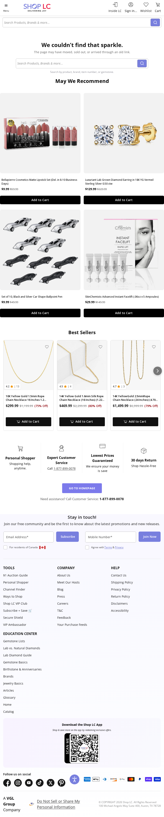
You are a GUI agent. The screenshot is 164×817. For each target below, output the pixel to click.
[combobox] (77, 22)
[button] (28, 567)
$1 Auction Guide (15, 575)
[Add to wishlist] (46, 346)
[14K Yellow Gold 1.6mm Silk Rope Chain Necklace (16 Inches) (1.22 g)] (82, 365)
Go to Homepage (82, 488)
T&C (60, 610)
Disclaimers (119, 603)
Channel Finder (14, 589)
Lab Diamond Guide (17, 655)
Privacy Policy (120, 589)
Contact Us (118, 575)
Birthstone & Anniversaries (22, 669)
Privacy (119, 547)
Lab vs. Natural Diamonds (21, 648)
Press (61, 596)
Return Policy (120, 596)
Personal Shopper (16, 582)
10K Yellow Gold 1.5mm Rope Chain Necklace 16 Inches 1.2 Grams (25, 398)
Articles (8, 690)
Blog (60, 589)
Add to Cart (40, 200)
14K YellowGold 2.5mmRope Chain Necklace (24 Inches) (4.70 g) (134, 398)
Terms (108, 547)
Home (7, 704)
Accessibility (120, 610)
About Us (63, 575)
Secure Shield (13, 618)
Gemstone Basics (15, 662)
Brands (8, 676)
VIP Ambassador (14, 625)
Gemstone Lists (14, 641)
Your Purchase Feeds (72, 625)
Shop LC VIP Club (15, 603)
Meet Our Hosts (68, 582)
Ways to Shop (12, 596)
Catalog (8, 712)
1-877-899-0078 (65, 468)
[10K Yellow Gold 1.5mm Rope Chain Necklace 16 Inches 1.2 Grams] (28, 365)
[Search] (155, 22)
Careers (62, 603)
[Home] (41, 7)
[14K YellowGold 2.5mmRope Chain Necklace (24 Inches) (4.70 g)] (135, 365)
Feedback (64, 618)
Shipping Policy (122, 582)
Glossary (9, 697)
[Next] (157, 371)
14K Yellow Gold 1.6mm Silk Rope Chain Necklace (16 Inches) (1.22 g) (81, 398)
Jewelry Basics (13, 683)
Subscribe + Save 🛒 (17, 610)
